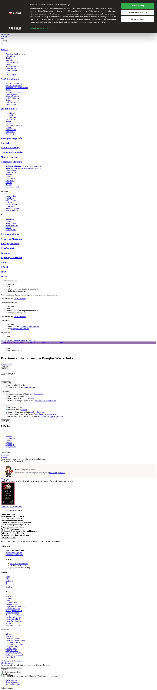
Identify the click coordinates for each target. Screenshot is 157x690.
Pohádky (9, 123)
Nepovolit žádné (137, 19)
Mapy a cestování (9, 157)
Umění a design (11, 102)
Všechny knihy (11, 170)
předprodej (26, 396)
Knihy (8, 348)
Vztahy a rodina (11, 94)
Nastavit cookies (11, 680)
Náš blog (9, 634)
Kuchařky (6, 143)
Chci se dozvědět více (39, 28)
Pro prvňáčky (10, 115)
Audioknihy (5, 34)
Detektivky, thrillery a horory (16, 54)
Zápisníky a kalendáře (11, 257)
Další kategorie (11, 75)
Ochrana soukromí (12, 682)
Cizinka (8, 228)
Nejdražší (9, 443)
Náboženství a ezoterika (12, 152)
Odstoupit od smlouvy (14, 625)
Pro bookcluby (11, 657)
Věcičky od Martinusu (11, 239)
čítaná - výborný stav (37, 412)
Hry (2, 38)
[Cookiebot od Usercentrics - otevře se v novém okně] (15, 28)
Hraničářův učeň (12, 226)
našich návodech (20, 299)
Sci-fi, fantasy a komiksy (14, 126)
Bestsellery (9, 174)
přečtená (24, 410)
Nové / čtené (6, 405)
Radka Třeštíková (12, 204)
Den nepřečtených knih (14, 653)
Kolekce (9, 183)
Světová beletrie (11, 70)
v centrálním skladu (36, 394)
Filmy (3, 272)
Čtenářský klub (11, 649)
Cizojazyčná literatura (11, 162)
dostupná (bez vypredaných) (45, 401)
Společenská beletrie (13, 62)
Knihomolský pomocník (57, 473)
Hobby (8, 100)
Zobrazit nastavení (136, 12)
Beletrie (4, 49)
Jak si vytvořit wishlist (14, 611)
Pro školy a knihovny (13, 617)
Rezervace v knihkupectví (15, 615)
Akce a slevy (10, 181)
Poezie (8, 72)
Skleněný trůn (11, 230)
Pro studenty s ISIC (13, 619)
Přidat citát (5, 479)
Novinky (9, 176)
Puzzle (4, 276)
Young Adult (10, 119)
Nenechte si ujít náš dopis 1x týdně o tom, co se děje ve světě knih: (25, 665)
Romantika (9, 60)
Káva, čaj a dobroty (10, 243)
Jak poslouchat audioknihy (15, 607)
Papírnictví (6, 253)
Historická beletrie (12, 66)
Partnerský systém (12, 638)
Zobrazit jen (6, 382)
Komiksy (9, 58)
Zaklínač (9, 221)
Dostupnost (5, 391)
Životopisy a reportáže (14, 92)
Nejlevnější (10, 445)
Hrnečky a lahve (8, 248)
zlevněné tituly (30, 387)
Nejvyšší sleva (11, 447)
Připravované (10, 179)
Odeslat (4, 670)
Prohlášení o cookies (13, 642)
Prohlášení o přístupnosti (14, 644)
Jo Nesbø (9, 202)
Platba (8, 600)
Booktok (9, 185)
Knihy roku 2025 (12, 172)
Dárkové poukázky (10, 234)
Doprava (9, 598)
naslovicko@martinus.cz (19, 564)
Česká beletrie (11, 68)
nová (20, 407)
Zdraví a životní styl (13, 96)
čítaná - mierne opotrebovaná (46, 414)
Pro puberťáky (11, 117)
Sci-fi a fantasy (11, 56)
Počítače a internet (12, 98)
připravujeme (29, 398)
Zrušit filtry (5, 455)
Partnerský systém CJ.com (15, 640)
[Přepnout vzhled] (2, 44)
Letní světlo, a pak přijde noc (11, 507)
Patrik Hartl (10, 198)
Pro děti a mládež (9, 109)
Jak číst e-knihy (11, 604)
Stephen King (11, 196)
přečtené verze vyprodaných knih (51, 417)
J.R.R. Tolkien (11, 200)
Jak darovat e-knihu (13, 609)
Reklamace (10, 623)
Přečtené (4, 36)
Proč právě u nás (12, 602)
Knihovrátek (10, 636)
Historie (8, 90)
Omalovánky (10, 132)
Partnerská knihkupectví (14, 555)
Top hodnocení (11, 438)
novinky (23, 385)
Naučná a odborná (10, 79)
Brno (7, 551)
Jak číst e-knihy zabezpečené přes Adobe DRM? (18, 340)
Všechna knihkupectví (14, 553)
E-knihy (8, 579)
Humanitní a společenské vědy (17, 88)
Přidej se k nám (11, 647)
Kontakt (8, 596)
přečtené (4, 457)
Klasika (8, 64)
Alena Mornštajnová (13, 208)
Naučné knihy (11, 130)
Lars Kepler (10, 206)
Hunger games (11, 224)
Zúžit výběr (5, 421)
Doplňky (4, 41)
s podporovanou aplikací (30, 327)
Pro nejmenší (10, 113)
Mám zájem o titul (12, 187)
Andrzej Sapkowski (13, 210)
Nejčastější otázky (12, 613)
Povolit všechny (137, 6)
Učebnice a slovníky (10, 147)
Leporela (9, 128)
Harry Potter (10, 219)
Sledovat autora (6, 364)
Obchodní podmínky (13, 684)
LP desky (5, 267)
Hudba (4, 262)
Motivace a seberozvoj (14, 84)
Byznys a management (14, 86)
